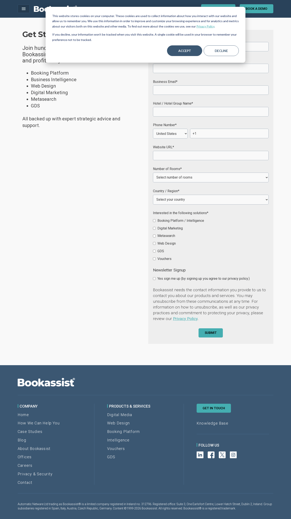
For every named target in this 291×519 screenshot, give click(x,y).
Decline (221, 51)
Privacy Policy (205, 26)
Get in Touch (214, 408)
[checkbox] (211, 239)
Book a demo (256, 9)
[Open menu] (24, 8)
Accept (184, 51)
